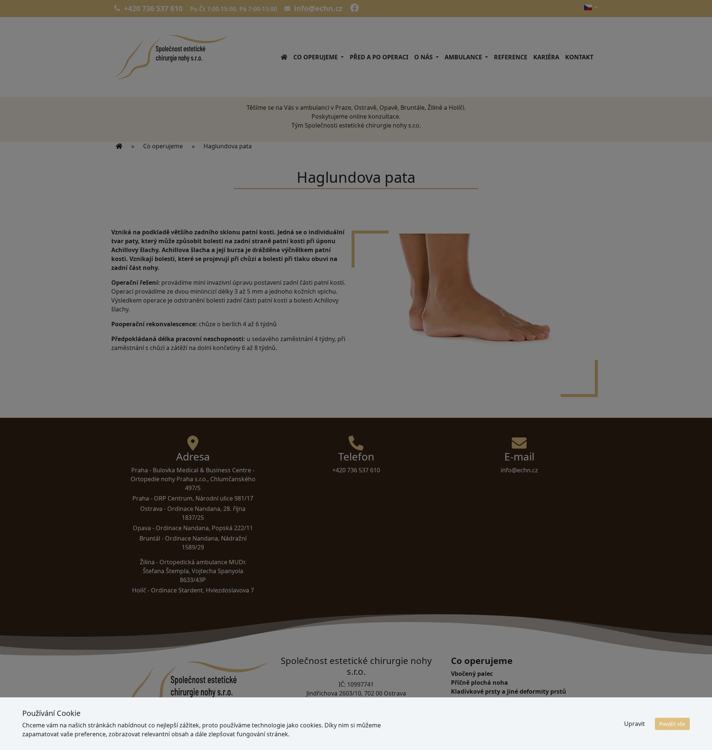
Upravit (634, 724)
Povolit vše (672, 723)
